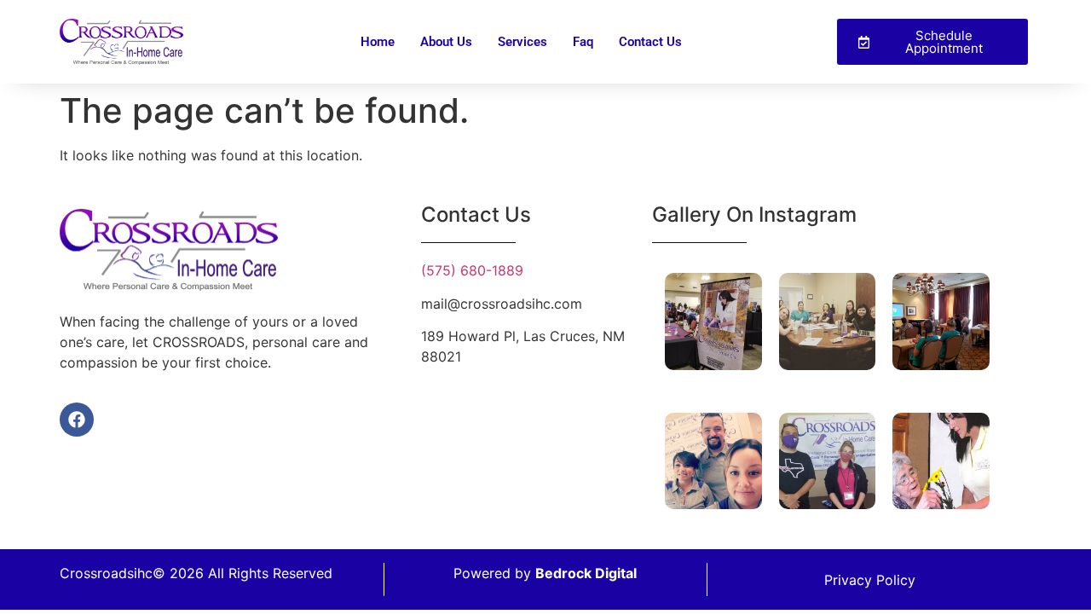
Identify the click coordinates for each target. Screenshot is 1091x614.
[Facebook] (77, 420)
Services (522, 41)
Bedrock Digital (586, 573)
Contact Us (650, 41)
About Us (446, 41)
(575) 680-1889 (472, 270)
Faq (583, 41)
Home (378, 41)
